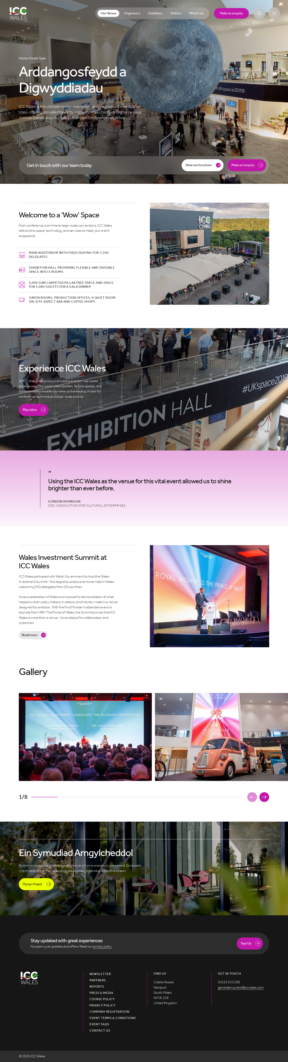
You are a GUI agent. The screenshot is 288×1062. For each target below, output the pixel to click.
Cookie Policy (102, 999)
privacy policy (102, 946)
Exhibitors (155, 13)
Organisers (132, 13)
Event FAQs (99, 1024)
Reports (97, 986)
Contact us (100, 1030)
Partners (98, 980)
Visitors (175, 13)
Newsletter (100, 974)
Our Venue (108, 13)
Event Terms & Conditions (113, 1018)
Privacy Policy (103, 1005)
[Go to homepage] (17, 13)
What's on (196, 13)
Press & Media (101, 993)
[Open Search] (259, 13)
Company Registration (110, 1011)
